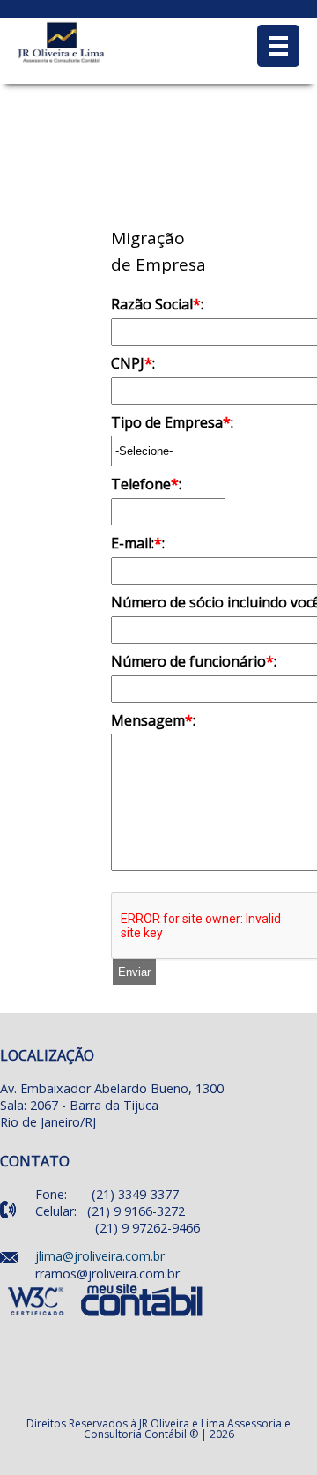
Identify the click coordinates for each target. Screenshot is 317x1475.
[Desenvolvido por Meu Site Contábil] (142, 1316)
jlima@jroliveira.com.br (100, 1256)
